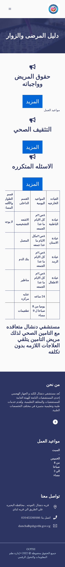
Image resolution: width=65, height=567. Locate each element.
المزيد (32, 101)
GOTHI (30, 549)
